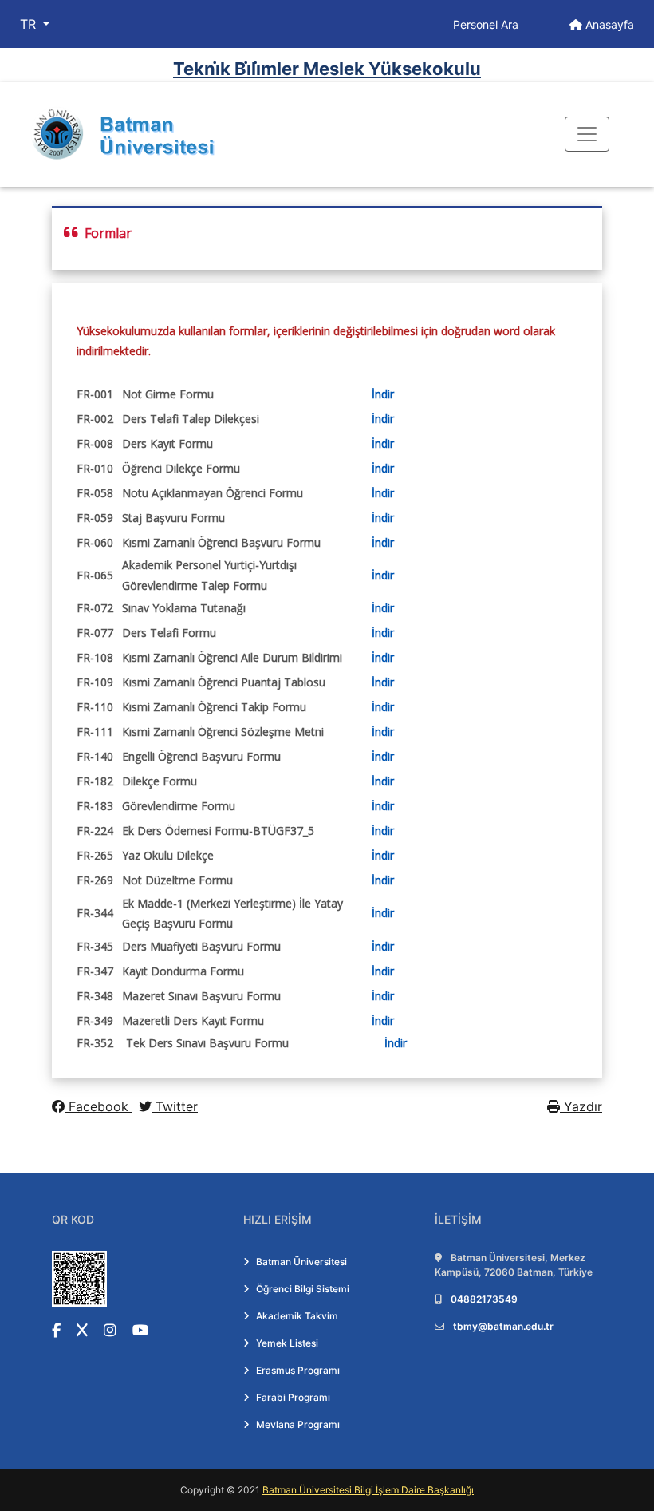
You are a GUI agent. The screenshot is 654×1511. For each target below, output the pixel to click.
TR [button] (30, 24)
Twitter (175, 1106)
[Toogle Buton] (587, 134)
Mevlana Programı (298, 1424)
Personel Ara (487, 24)
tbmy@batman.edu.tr (503, 1326)
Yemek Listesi (287, 1343)
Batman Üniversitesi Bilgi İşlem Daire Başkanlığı (368, 1490)
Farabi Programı (293, 1397)
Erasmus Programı (298, 1370)
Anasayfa (608, 24)
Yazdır (581, 1106)
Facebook (98, 1106)
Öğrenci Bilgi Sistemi (302, 1289)
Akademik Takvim (297, 1316)
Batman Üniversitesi (301, 1262)
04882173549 (484, 1299)
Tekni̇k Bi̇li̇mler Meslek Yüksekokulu (327, 68)
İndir (383, 393)
